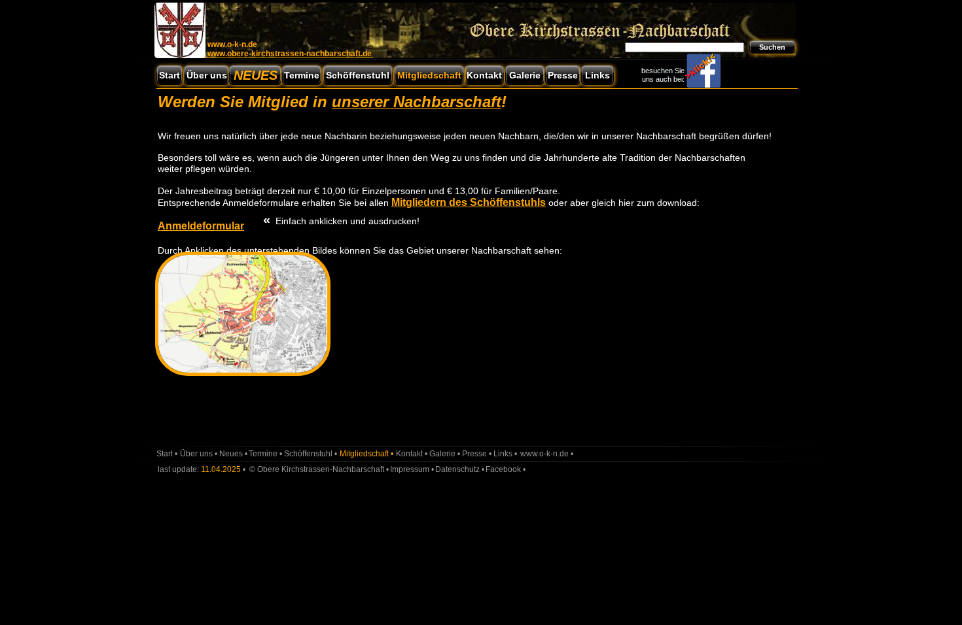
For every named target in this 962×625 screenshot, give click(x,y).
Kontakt (484, 75)
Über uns (207, 75)
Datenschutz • (459, 469)
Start (169, 75)
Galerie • (444, 453)
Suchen (772, 47)
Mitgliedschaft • (366, 453)
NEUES (255, 75)
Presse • (476, 453)
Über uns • (198, 453)
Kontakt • (411, 453)
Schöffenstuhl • (310, 453)
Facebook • (506, 469)
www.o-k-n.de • (546, 453)
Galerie (525, 75)
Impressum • (412, 469)
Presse (563, 75)
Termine (301, 75)
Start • (166, 453)
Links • (505, 453)
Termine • (265, 453)
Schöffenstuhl (357, 75)
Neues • (233, 453)
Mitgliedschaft (429, 75)
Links (597, 75)
